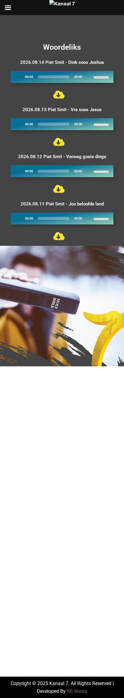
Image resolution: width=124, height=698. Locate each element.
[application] (62, 77)
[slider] (102, 76)
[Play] (18, 77)
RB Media (77, 691)
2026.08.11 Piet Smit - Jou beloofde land (62, 204)
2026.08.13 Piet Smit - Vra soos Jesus (62, 109)
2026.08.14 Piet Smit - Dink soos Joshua (62, 62)
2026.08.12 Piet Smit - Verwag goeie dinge (62, 156)
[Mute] (89, 77)
